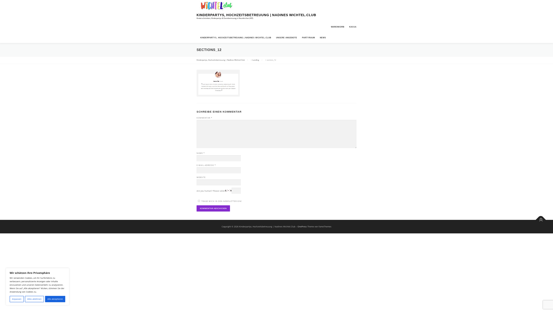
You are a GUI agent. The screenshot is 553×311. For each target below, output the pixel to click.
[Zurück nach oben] (541, 220)
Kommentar (204, 117)
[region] (37, 286)
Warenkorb (337, 27)
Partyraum (308, 38)
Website (201, 177)
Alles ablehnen (34, 299)
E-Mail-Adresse (206, 165)
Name (201, 153)
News (323, 38)
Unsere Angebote (286, 38)
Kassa (352, 27)
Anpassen (16, 299)
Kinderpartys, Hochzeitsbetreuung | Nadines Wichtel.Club (256, 15)
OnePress (302, 226)
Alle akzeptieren (55, 299)
